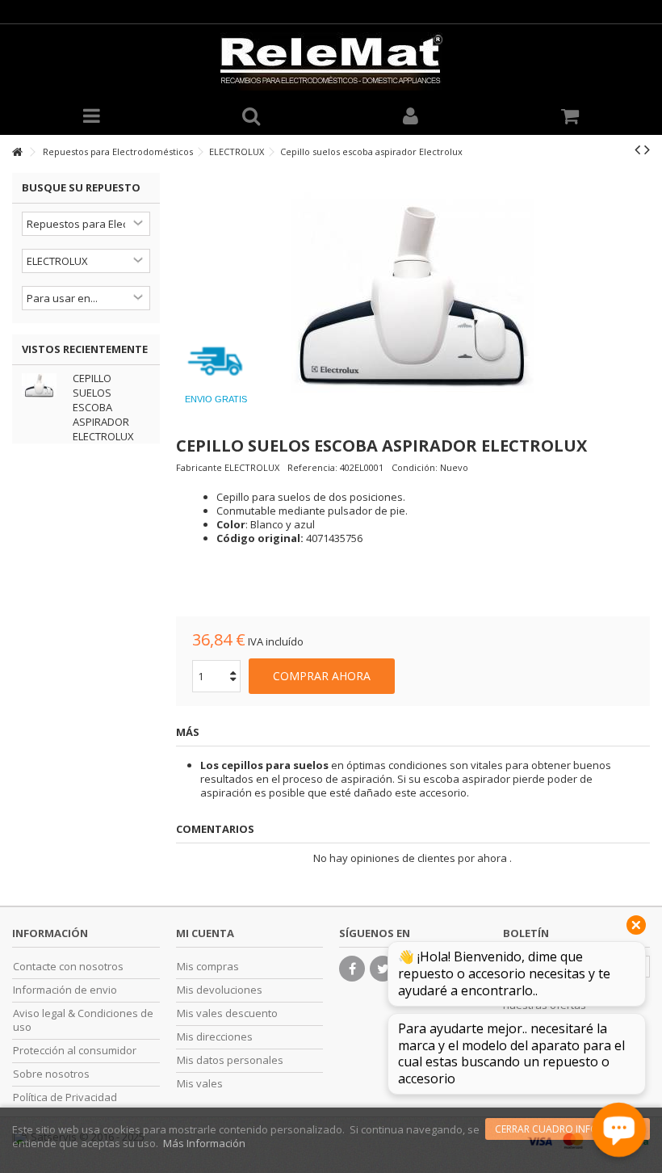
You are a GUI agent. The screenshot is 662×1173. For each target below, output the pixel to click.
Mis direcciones (215, 1037)
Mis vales (200, 1084)
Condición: (415, 467)
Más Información (204, 1143)
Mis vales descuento (227, 1013)
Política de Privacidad (65, 1097)
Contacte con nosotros (68, 966)
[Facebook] (352, 969)
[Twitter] (383, 969)
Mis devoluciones (219, 990)
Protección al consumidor (74, 1050)
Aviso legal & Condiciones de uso (83, 1020)
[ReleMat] (331, 61)
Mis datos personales (230, 1060)
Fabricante (199, 467)
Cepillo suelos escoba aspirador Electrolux (103, 407)
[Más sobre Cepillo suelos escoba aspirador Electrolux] (43, 385)
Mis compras (208, 966)
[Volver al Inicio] (17, 152)
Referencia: (312, 467)
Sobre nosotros (51, 1074)
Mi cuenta (205, 933)
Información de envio (65, 990)
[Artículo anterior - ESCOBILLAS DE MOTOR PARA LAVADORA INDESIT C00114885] (637, 149)
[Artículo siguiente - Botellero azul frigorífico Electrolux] (647, 149)
